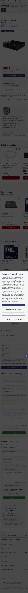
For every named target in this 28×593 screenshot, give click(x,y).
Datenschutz (18, 319)
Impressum (9, 319)
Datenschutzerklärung (11, 301)
